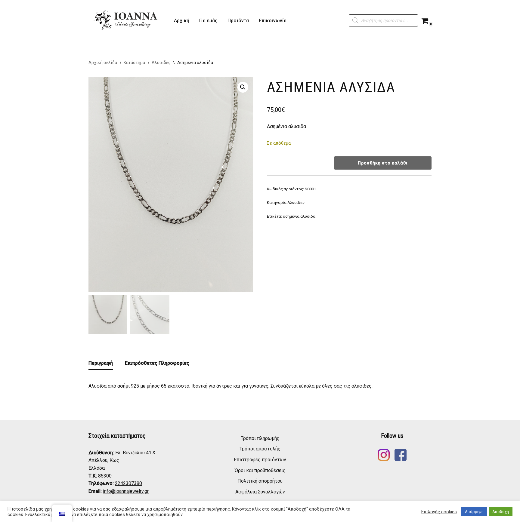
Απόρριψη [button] (474, 511)
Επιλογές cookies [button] (439, 511)
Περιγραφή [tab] (100, 363)
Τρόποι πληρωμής (260, 438)
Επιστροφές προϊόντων (260, 459)
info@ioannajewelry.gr (126, 491)
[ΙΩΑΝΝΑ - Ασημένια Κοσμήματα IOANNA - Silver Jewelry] (126, 20)
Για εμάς (208, 20)
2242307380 (128, 483)
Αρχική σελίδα (102, 62)
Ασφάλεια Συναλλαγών (260, 492)
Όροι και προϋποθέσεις (260, 470)
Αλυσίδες (161, 62)
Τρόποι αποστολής (260, 449)
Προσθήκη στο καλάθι (383, 163)
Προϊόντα (238, 20)
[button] (242, 87)
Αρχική (181, 20)
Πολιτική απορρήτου (260, 481)
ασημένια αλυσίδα (299, 216)
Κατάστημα (134, 62)
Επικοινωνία (272, 20)
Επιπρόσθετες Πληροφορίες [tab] (157, 363)
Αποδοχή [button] (500, 511)
